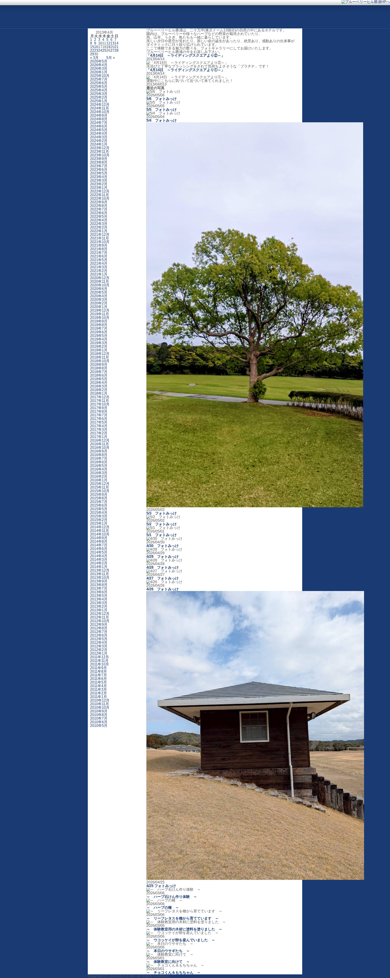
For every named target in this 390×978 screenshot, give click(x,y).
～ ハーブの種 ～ (162, 907)
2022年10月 (99, 198)
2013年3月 (98, 603)
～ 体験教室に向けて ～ (168, 962)
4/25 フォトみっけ (161, 886)
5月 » (110, 58)
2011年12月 (99, 657)
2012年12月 (99, 614)
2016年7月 (98, 458)
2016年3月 (98, 473)
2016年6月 (98, 462)
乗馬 (162, 21)
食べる (184, 21)
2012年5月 (98, 639)
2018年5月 (98, 379)
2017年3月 (98, 429)
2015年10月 (99, 491)
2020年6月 (98, 289)
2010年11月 (99, 704)
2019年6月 (98, 332)
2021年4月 (98, 263)
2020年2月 (98, 303)
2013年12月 (99, 570)
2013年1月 (98, 610)
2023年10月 (99, 155)
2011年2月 (98, 693)
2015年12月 (99, 484)
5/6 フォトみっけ (161, 99)
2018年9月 (98, 364)
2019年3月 (98, 343)
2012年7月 (98, 632)
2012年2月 (98, 650)
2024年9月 (98, 115)
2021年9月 (98, 245)
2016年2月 (98, 476)
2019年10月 (99, 318)
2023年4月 (98, 177)
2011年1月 (98, 697)
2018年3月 (98, 386)
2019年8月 (98, 325)
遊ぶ (139, 21)
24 (100, 50)
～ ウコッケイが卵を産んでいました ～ (180, 940)
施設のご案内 (281, 21)
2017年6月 (98, 419)
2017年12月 (99, 397)
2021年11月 (99, 238)
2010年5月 (98, 726)
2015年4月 (98, 512)
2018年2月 (98, 390)
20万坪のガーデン (108, 21)
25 (104, 50)
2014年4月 (98, 556)
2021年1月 (98, 274)
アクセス (250, 21)
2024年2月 (98, 141)
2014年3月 (98, 559)
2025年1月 (98, 101)
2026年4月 (98, 65)
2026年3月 (98, 68)
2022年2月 (98, 227)
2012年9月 (98, 624)
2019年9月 (98, 321)
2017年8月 (98, 411)
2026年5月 (98, 61)
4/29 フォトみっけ (162, 557)
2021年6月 (98, 256)
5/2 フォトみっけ (161, 524)
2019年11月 (99, 314)
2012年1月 (98, 653)
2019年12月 (99, 310)
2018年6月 (98, 375)
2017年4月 (98, 426)
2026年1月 (98, 72)
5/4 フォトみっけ (161, 120)
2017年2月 (98, 433)
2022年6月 (98, 213)
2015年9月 (98, 494)
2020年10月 (99, 285)
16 (96, 47)
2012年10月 (99, 621)
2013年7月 (98, 588)
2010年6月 (98, 722)
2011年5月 (98, 682)
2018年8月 (98, 368)
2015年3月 (98, 516)
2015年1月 (98, 523)
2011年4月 (98, 686)
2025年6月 (98, 83)
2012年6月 (98, 635)
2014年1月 (98, 567)
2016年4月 (98, 469)
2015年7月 (98, 502)
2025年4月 (98, 90)
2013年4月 (98, 599)
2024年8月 (98, 119)
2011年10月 (99, 664)
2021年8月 (98, 249)
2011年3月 (98, 689)
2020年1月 (98, 307)
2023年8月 (98, 162)
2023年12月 (99, 148)
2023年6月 (98, 169)
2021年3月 (98, 267)
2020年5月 (98, 292)
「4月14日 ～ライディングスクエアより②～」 (185, 55)
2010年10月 (99, 707)
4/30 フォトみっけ (162, 546)
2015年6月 (98, 505)
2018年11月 (99, 357)
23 (96, 50)
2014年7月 (98, 545)
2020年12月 (99, 278)
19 (108, 47)
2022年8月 (98, 206)
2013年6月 (98, 592)
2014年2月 (98, 563)
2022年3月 (98, 224)
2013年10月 (99, 577)
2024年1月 (98, 144)
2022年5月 (98, 216)
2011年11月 (99, 661)
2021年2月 (98, 271)
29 (92, 54)
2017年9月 (98, 408)
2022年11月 (99, 195)
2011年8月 (98, 671)
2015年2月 (98, 520)
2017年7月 (98, 415)
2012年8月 (98, 628)
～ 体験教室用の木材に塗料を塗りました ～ (184, 929)
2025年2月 (98, 97)
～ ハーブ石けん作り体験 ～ (171, 897)
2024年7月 (98, 123)
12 (108, 43)
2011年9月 (98, 668)
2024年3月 (98, 137)
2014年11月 (99, 531)
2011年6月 (98, 679)
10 (100, 43)
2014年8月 (98, 541)
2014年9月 (98, 538)
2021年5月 (98, 260)
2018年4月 (98, 383)
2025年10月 (99, 76)
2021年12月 (99, 234)
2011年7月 (98, 675)
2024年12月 (99, 105)
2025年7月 (98, 79)
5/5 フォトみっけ (161, 109)
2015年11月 (99, 487)
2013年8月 (98, 585)
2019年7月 (98, 328)
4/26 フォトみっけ (162, 589)
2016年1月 (98, 480)
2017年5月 (98, 422)
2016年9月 (98, 451)
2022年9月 (98, 202)
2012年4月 (98, 642)
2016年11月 (99, 444)
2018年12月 (99, 354)
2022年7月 (98, 209)
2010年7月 (98, 718)
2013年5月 (98, 596)
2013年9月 (98, 581)
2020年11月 (99, 281)
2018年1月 (98, 393)
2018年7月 (98, 372)
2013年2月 (98, 606)
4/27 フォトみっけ (162, 578)
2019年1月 (98, 350)
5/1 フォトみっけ (161, 535)
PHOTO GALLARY (27, 7)
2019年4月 (98, 339)
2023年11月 (99, 151)
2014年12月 (99, 527)
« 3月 (94, 58)
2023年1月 (98, 188)
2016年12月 (99, 440)
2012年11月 (99, 617)
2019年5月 (98, 336)
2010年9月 (98, 711)
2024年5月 (98, 130)
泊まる (206, 21)
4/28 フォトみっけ (162, 567)
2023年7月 (98, 166)
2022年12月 (99, 191)
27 (112, 50)
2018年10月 (99, 361)
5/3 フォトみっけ (161, 513)
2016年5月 (98, 466)
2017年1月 (98, 437)
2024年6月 (98, 126)
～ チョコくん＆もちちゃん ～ (173, 972)
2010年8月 (98, 715)
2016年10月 (99, 448)
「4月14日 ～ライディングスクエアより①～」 (185, 70)
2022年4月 (98, 220)
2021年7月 (98, 253)
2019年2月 (98, 346)
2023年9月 (98, 159)
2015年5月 (98, 509)
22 (92, 50)
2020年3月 (98, 299)
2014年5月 (98, 552)
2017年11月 (99, 401)
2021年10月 (99, 242)
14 (116, 43)
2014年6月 (98, 549)
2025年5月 (98, 86)
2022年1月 (98, 231)
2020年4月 (98, 296)
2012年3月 (98, 646)
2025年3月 (98, 94)
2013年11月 (99, 574)
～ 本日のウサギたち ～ (168, 951)
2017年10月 (99, 404)
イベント (228, 21)
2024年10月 (99, 112)
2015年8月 (98, 498)
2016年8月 (98, 455)
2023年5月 (98, 173)
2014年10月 (99, 534)
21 (116, 47)
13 (112, 43)
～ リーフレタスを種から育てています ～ (182, 918)
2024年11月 (99, 108)
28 (116, 50)
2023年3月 (98, 180)
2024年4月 (98, 133)
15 (92, 47)
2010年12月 (99, 700)
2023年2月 (98, 184)
